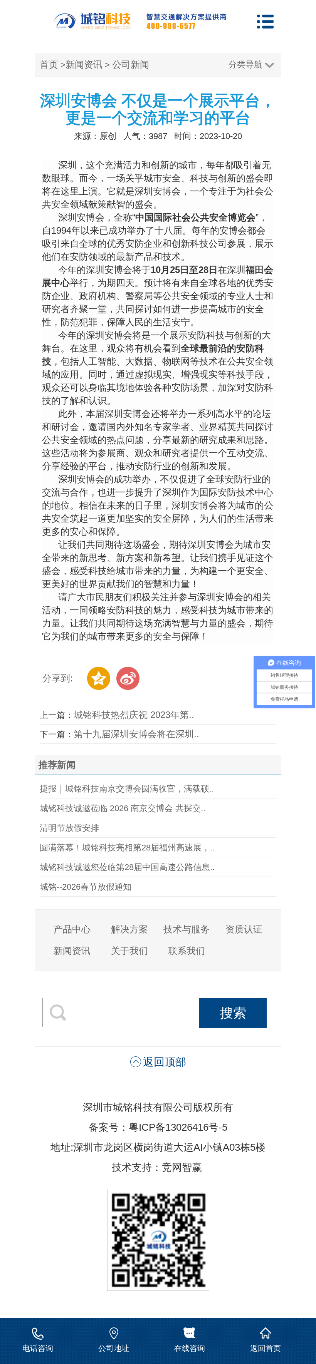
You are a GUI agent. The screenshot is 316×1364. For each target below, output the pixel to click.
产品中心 (72, 929)
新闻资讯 (84, 64)
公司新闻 (130, 64)
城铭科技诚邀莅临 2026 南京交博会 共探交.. (122, 808)
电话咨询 (37, 1348)
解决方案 (129, 929)
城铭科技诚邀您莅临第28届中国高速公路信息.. (127, 867)
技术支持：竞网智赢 (158, 1167)
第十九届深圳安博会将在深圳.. (136, 734)
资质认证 (243, 929)
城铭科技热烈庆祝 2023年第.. (134, 715)
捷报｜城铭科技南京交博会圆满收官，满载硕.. (127, 788)
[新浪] (128, 678)
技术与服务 (186, 929)
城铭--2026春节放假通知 (85, 887)
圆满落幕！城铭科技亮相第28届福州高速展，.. (127, 847)
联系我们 (186, 951)
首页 (49, 64)
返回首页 (265, 1348)
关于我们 (129, 951)
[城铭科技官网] (140, 26)
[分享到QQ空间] (98, 678)
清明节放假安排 (69, 828)
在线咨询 (189, 1348)
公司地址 (113, 1348)
